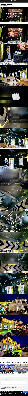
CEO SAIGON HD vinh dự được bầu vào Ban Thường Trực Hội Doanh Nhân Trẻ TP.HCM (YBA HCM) (7, 373)
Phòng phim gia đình (2, 3)
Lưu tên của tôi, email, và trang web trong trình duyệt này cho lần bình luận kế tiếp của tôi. (10, 387)
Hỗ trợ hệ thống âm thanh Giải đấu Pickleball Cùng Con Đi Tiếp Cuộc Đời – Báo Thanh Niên (21, 373)
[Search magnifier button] (27, 2)
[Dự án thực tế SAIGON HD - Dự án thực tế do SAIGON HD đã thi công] (14, 1)
